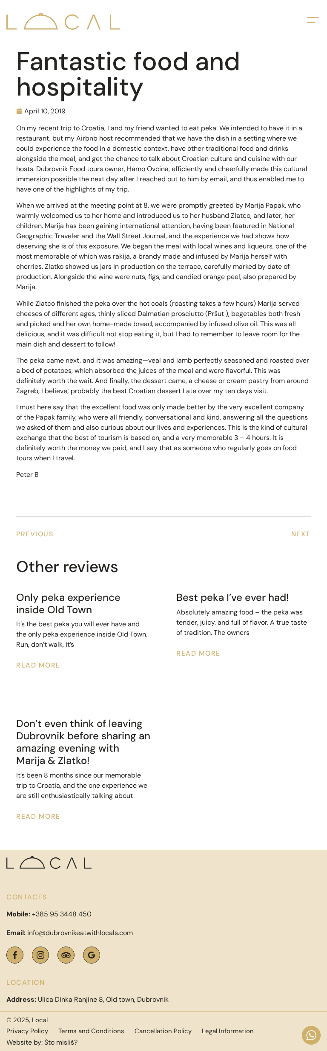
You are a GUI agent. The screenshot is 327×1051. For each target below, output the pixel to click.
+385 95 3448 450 (62, 914)
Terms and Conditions (91, 1031)
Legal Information (228, 1031)
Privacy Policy (27, 1031)
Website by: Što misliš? (41, 1042)
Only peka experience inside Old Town (68, 603)
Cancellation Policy (163, 1031)
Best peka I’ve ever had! (232, 597)
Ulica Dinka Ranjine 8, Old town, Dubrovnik (87, 999)
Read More (38, 665)
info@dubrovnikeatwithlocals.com (80, 932)
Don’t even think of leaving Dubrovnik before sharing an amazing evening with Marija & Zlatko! (83, 741)
